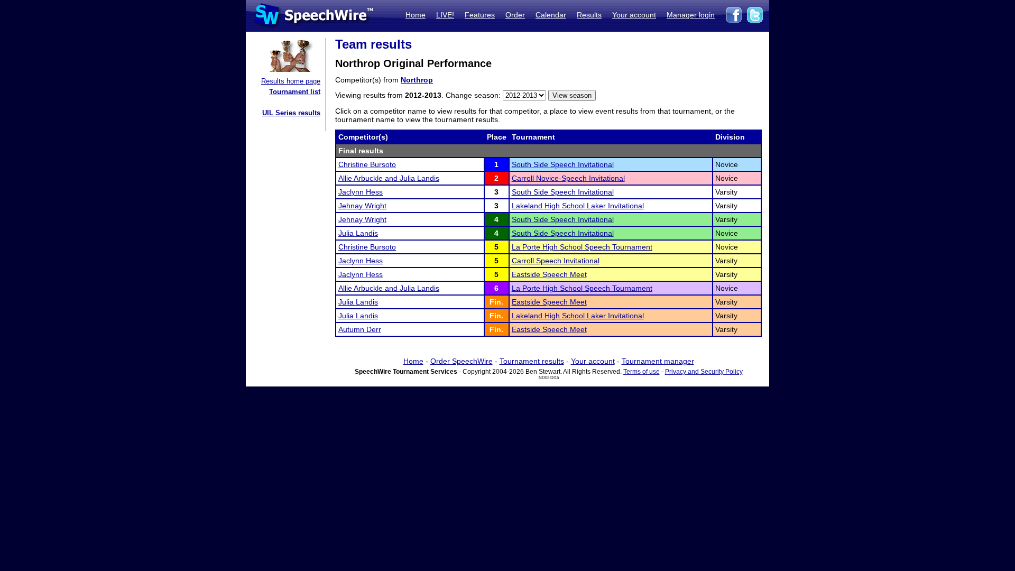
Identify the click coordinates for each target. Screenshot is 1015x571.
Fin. (496, 302)
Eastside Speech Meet (549, 274)
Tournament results (532, 361)
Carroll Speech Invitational (555, 260)
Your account (634, 15)
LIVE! (445, 15)
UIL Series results (291, 113)
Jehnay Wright (362, 205)
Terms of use (641, 371)
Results (589, 15)
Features (480, 15)
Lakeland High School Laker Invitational (578, 205)
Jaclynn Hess (360, 192)
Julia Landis (358, 233)
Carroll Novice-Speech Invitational (568, 178)
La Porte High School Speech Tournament (582, 247)
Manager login (691, 15)
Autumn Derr (359, 329)
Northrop (417, 80)
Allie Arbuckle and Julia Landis (388, 178)
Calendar (551, 15)
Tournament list (294, 92)
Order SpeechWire (461, 361)
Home (415, 15)
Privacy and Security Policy (704, 371)
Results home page (290, 81)
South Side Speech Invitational (563, 164)
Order (515, 15)
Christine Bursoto (367, 164)
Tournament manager (658, 361)
